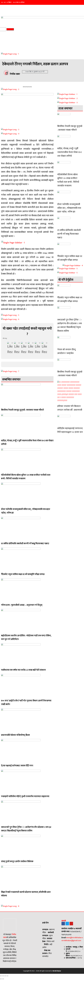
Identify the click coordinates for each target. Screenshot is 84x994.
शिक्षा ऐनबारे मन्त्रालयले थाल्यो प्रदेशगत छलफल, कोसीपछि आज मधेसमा (26, 894)
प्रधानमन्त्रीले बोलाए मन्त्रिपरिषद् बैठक (15, 735)
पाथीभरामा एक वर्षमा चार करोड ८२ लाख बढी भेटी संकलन (23, 670)
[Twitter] (67, 923)
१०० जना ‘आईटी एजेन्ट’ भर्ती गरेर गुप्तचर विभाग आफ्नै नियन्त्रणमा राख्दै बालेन (26, 702)
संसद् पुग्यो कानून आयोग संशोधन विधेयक (17, 861)
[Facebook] (63, 923)
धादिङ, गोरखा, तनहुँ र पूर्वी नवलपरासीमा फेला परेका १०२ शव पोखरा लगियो (27, 442)
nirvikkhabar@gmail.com (71, 940)
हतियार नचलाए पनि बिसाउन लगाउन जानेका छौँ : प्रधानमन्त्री (69, 408)
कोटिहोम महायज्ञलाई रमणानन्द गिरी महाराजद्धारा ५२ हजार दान (70, 430)
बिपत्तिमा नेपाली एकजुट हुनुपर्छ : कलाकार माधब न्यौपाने (22, 410)
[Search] (10, 29)
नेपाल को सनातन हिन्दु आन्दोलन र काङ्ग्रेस (66, 351)
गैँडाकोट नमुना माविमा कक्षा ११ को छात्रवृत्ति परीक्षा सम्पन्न (23, 574)
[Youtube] (71, 923)
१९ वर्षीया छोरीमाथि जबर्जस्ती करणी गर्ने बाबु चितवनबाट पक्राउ (25, 543)
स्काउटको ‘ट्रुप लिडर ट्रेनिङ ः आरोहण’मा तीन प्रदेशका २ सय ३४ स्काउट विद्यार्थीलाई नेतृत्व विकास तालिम (26, 829)
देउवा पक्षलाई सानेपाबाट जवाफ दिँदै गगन (17, 766)
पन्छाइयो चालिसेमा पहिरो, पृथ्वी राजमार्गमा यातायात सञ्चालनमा (25, 796)
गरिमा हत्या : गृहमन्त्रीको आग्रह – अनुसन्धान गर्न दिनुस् (21, 605)
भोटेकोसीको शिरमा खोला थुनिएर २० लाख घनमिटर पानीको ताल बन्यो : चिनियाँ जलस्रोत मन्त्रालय (25, 476)
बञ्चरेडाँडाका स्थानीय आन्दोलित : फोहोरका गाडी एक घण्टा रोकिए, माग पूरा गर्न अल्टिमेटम (26, 637)
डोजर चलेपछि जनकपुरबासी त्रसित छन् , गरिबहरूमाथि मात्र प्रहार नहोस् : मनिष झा (25, 511)
